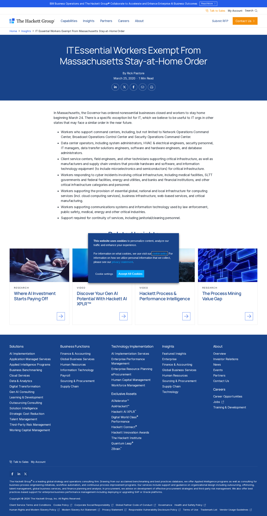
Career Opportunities (227, 396)
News (217, 364)
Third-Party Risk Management (30, 424)
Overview (219, 353)
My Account (235, 10)
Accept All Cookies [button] (130, 273)
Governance (165, 504)
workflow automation (68, 484)
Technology (170, 392)
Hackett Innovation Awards (130, 432)
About (139, 21)
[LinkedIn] (19, 474)
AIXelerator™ (120, 401)
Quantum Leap (122, 443)
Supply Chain (69, 386)
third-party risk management (215, 488)
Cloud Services (19, 375)
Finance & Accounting (75, 353)
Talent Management (23, 419)
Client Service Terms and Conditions (30, 504)
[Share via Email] (142, 87)
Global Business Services (77, 359)
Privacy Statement (112, 509)
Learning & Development (26, 397)
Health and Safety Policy (188, 504)
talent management (20, 488)
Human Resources (73, 364)
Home (13, 31)
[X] (25, 474)
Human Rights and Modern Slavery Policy (32, 509)
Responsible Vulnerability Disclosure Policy (153, 509)
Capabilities (69, 21)
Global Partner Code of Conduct (134, 504)
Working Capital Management (29, 430)
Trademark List (209, 509)
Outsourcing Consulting (25, 403)
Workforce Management (128, 385)
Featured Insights (174, 353)
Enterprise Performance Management (128, 361)
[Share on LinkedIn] (115, 87)
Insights (88, 21)
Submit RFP (220, 21)
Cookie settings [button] (104, 273)
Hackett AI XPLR (123, 411)
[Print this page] (151, 87)
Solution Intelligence (23, 408)
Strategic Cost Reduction (26, 413)
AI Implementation (22, 353)
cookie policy (159, 253)
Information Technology (77, 370)
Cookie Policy (61, 504)
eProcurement (121, 374)
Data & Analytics (20, 381)
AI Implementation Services (130, 353)
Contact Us (243, 21)
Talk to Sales (217, 10)
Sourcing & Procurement (77, 381)
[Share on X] (124, 87)
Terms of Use (190, 509)
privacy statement (122, 261)
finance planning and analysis (84, 488)
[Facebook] (12, 474)
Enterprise (169, 359)
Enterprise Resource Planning (131, 369)
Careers (123, 21)
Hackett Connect (124, 427)
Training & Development (229, 407)
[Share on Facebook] (133, 87)
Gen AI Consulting (21, 392)
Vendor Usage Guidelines (234, 509)
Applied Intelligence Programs (29, 364)
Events (218, 370)
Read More (207, 3)
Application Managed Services (30, 359)
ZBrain (116, 449)
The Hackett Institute (126, 438)
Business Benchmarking (25, 370)
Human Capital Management (131, 380)
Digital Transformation (24, 386)
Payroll (65, 375)
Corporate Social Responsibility (92, 504)
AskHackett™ (120, 406)
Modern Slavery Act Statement (79, 509)
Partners (106, 21)
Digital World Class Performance (124, 419)
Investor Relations (225, 359)
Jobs (216, 402)
